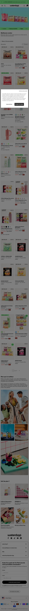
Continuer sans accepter (23, 90)
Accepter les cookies (19, 104)
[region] (14, 98)
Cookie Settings (9, 104)
